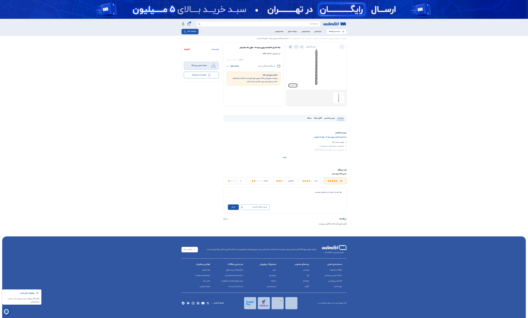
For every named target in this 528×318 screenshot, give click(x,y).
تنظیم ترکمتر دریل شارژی (234, 270)
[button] (342, 47)
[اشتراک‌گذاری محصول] (301, 47)
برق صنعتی (338, 286)
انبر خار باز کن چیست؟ (235, 286)
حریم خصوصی (305, 31)
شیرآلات (273, 281)
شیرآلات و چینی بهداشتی (333, 275)
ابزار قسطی (317, 31)
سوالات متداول (292, 31)
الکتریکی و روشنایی (335, 281)
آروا (308, 275)
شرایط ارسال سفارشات (202, 275)
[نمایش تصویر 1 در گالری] (338, 97)
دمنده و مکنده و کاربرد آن (234, 275)
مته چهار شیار (295, 38)
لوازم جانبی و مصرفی (319, 38)
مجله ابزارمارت (279, 31)
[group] (316, 66)
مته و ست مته (306, 38)
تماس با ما (206, 281)
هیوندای (306, 281)
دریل (274, 270)
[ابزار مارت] (334, 24)
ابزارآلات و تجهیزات (333, 38)
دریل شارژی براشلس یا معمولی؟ (232, 281)
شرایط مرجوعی (205, 286)
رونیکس (306, 270)
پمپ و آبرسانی (271, 286)
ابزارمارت (343, 38)
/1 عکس (293, 85)
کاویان (307, 286)
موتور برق (272, 275)
